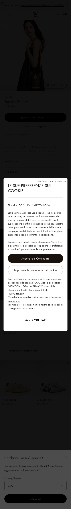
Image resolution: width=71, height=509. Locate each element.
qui (35, 308)
